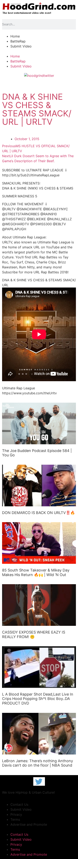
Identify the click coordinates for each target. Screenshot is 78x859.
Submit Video (21, 46)
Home (15, 36)
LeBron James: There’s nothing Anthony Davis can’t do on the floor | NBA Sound (37, 763)
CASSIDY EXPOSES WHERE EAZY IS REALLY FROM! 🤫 (33, 634)
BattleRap (18, 41)
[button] (39, 51)
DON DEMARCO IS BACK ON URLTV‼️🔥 (38, 512)
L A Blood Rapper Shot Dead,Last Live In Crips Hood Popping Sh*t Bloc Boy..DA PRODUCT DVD (37, 698)
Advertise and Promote (28, 824)
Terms (15, 819)
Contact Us (19, 804)
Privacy (16, 814)
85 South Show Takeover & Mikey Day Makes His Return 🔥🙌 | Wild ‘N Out (35, 572)
